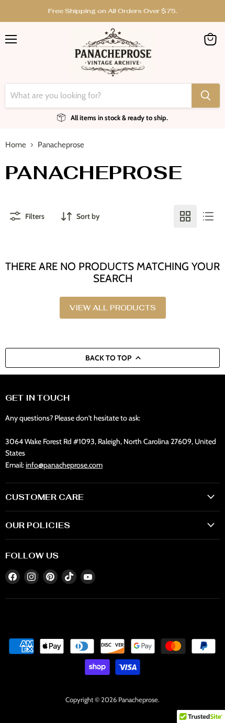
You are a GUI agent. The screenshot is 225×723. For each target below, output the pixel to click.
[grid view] (185, 216)
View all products (113, 307)
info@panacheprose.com (64, 465)
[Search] (206, 96)
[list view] (208, 216)
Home (15, 145)
